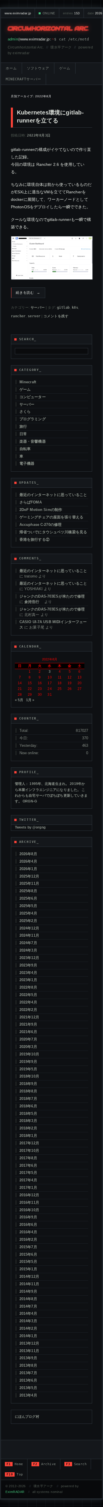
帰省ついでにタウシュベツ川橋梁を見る (53, 532)
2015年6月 (28, 1254)
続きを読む (28, 293)
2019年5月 (28, 1069)
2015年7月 (28, 1247)
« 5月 (19, 700)
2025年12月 (29, 876)
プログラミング (32, 419)
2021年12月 (29, 1017)
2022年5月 (28, 995)
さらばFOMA (30, 502)
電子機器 (27, 463)
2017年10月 (29, 1150)
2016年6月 (28, 1224)
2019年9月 (28, 1061)
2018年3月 (28, 1121)
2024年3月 (28, 950)
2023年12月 (29, 958)
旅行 (23, 426)
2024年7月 (28, 943)
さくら (25, 411)
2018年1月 (28, 1135)
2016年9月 (28, 1217)
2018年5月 (28, 1113)
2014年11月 (29, 1284)
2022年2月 (28, 1010)
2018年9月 (28, 1084)
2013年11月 (29, 1351)
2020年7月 (28, 1039)
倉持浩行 (33, 602)
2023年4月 (28, 973)
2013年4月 (28, 1395)
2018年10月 (29, 1076)
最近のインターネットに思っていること (53, 495)
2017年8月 (28, 1158)
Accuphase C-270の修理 (40, 524)
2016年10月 (29, 1210)
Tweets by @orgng (30, 827)
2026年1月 (28, 869)
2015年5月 (28, 1261)
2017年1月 (28, 1187)
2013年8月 (28, 1365)
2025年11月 (29, 883)
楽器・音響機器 (32, 441)
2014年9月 (28, 1291)
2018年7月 (28, 1098)
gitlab (63, 308)
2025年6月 (28, 898)
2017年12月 (29, 1143)
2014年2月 (28, 1328)
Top (15, 1474)
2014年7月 (28, 1306)
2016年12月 (29, 1195)
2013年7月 (28, 1373)
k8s (75, 308)
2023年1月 (28, 980)
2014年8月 (28, 1299)
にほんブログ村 (27, 1417)
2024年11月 (29, 935)
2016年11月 (29, 1202)
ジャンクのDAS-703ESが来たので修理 (52, 596)
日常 (23, 434)
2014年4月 (28, 1313)
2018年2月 (28, 1128)
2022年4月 (28, 1002)
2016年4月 (28, 1232)
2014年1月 (28, 1336)
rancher (18, 316)
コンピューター (32, 397)
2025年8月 (28, 891)
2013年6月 (28, 1380)
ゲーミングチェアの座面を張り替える (51, 517)
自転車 (25, 449)
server (34, 316)
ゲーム (64, 68)
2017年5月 (28, 1172)
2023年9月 (28, 965)
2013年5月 (28, 1388)
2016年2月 (28, 1239)
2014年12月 (29, 1276)
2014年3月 (28, 1321)
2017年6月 (28, 1165)
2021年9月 (28, 1024)
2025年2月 (28, 921)
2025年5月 (28, 906)
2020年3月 (28, 1047)
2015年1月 (28, 1269)
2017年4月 (28, 1180)
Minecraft (27, 382)
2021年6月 (28, 1032)
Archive (44, 1464)
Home (15, 1464)
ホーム (11, 68)
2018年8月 (28, 1091)
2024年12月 (29, 928)
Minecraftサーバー (23, 79)
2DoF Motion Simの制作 (40, 509)
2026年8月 (28, 854)
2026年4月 (28, 861)
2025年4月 (28, 913)
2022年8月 (28, 987)
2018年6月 (28, 1106)
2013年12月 (29, 1343)
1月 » (30, 700)
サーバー (38, 308)
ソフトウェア (38, 68)
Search (76, 1464)
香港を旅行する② (34, 539)
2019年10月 (29, 1054)
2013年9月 (28, 1358)
